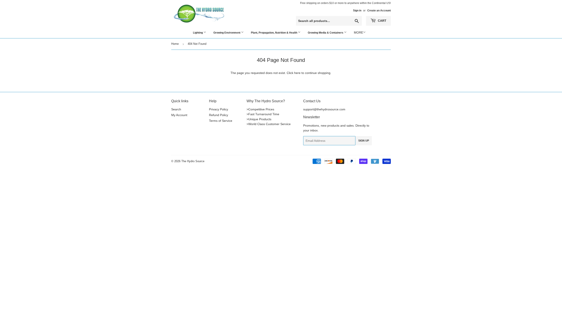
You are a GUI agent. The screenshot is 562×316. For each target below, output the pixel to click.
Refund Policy (218, 115)
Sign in (357, 10)
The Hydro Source (192, 161)
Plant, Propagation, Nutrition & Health (274, 32)
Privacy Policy (218, 109)
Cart (381, 20)
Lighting (198, 32)
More (358, 32)
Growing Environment (227, 32)
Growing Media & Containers (326, 32)
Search (176, 109)
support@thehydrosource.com (324, 109)
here (297, 73)
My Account (179, 115)
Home (175, 43)
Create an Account (379, 10)
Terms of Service (220, 120)
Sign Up (363, 140)
